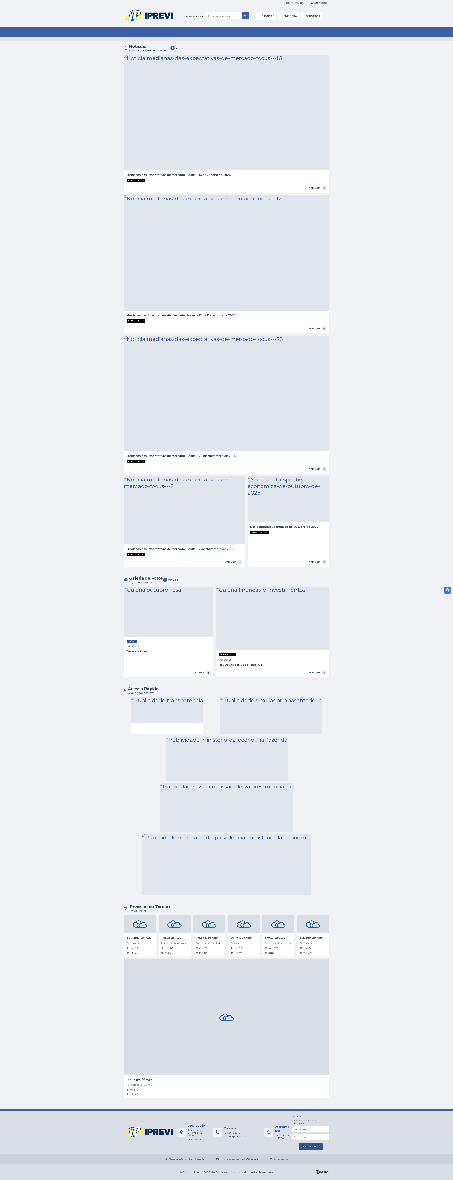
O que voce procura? (193, 16)
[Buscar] (245, 15)
